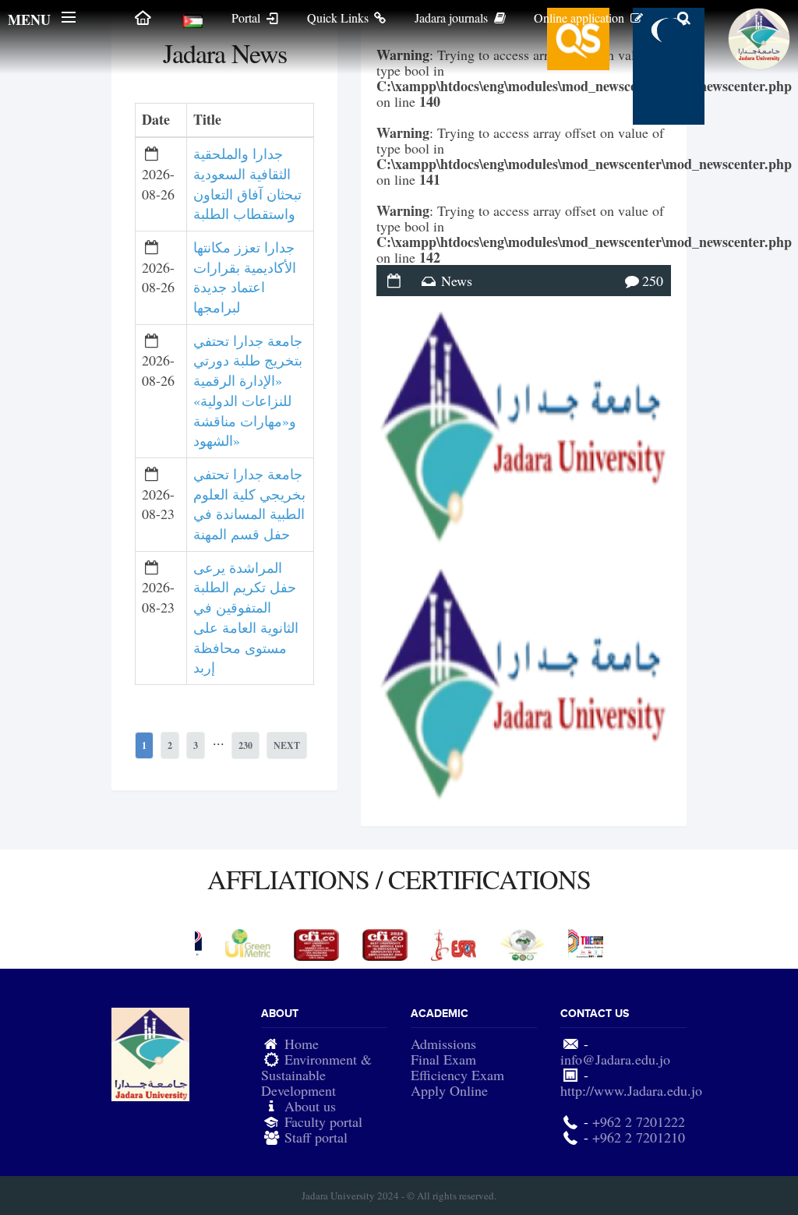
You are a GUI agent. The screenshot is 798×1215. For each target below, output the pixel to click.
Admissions (443, 1043)
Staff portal (316, 1137)
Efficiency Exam (457, 1074)
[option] (229, 943)
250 (652, 280)
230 (245, 745)
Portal (247, 17)
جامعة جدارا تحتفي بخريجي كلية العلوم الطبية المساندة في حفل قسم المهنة (249, 503)
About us (310, 1106)
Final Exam (443, 1059)
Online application (580, 17)
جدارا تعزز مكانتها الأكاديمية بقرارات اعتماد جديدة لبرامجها (244, 277)
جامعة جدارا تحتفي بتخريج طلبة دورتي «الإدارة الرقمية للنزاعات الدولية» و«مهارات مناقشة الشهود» (247, 390)
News (456, 280)
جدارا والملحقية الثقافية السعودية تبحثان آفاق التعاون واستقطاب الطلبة (247, 183)
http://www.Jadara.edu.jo (631, 1090)
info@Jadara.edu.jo (615, 1059)
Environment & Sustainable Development (316, 1075)
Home (301, 1043)
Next (287, 745)
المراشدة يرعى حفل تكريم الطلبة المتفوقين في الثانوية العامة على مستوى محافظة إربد (245, 617)
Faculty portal (323, 1121)
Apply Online (449, 1090)
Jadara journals (453, 17)
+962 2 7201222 (638, 1121)
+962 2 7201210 (638, 1137)
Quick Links (339, 17)
